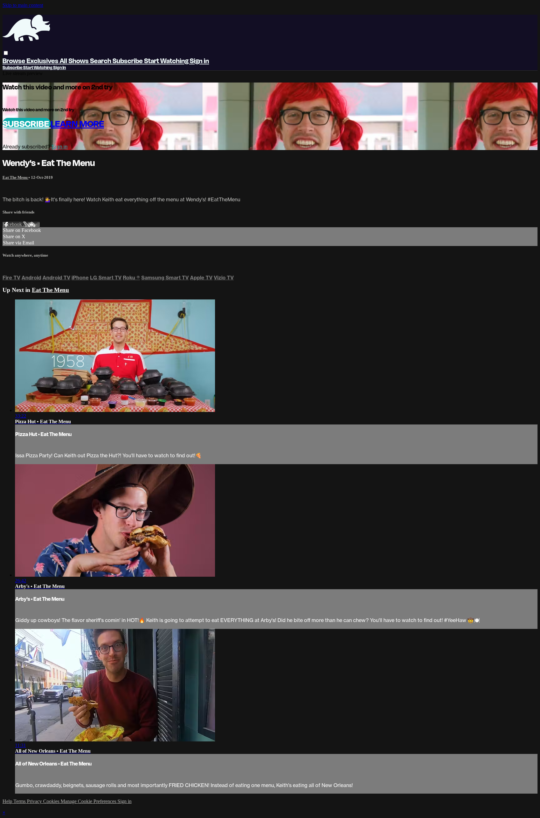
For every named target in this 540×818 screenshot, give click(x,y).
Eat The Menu (15, 177)
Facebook (12, 224)
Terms (20, 801)
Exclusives (43, 60)
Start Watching (167, 60)
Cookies (52, 801)
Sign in (199, 60)
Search (101, 60)
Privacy (35, 801)
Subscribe (26, 123)
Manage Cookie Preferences (89, 801)
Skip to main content (22, 5)
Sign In (59, 67)
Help (7, 801)
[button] (6, 53)
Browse (14, 60)
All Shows (75, 60)
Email (34, 224)
